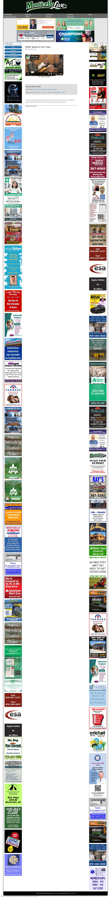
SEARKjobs (8, 14)
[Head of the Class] (13, 828)
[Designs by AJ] (13, 80)
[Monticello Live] (36, 42)
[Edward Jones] (36, 29)
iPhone (35, 49)
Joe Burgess (55, 893)
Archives (48, 17)
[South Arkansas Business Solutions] (97, 729)
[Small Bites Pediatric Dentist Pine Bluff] (13, 288)
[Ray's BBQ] (97, 498)
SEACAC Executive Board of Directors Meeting (45, 89)
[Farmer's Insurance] (13, 405)
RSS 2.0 (42, 102)
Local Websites (13, 56)
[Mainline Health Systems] (75, 29)
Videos (27, 17)
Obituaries (49, 14)
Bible (13, 47)
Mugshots (28, 14)
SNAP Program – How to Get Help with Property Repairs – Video (48, 92)
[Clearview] (13, 524)
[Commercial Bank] (13, 691)
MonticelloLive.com (10, 17)
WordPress (68, 893)
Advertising (70, 17)
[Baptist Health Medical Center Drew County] (75, 42)
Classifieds (70, 14)
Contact (90, 14)
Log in (73, 893)
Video (65, 100)
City (62, 100)
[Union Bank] (97, 131)
